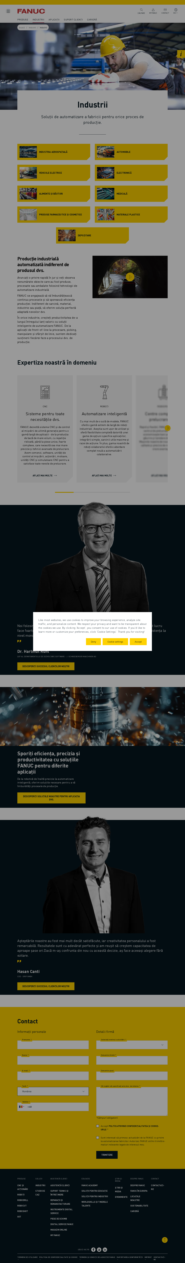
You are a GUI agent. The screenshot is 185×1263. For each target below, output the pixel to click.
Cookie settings (115, 641)
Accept (138, 641)
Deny (93, 641)
